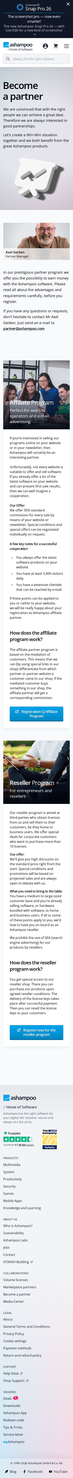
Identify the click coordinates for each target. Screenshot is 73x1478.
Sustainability (13, 1233)
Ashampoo (14, 1442)
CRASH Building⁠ (16, 1262)
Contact (9, 1254)
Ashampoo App (15, 1413)
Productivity (12, 1179)
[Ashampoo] (20, 1098)
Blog (13, 1471)
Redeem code (13, 1420)
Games (8, 1193)
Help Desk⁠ (11, 1373)
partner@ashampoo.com (24, 328)
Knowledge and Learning (22, 1208)
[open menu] (66, 46)
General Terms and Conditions (26, 1326)
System (8, 1172)
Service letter (13, 1434)
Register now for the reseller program (39, 1032)
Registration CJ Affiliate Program (39, 714)
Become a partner (17, 1294)
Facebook (35, 1471)
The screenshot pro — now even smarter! (34, 19)
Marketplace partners (19, 1287)
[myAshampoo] (45, 46)
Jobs (6, 1247)
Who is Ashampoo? (17, 1226)
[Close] (68, 4)
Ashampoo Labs (15, 1240)
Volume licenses (15, 1280)
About (8, 1319)
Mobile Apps (12, 1201)
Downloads (11, 1405)
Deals (10, 1398)
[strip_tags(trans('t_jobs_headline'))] (50, 1139)
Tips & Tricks (13, 1427)
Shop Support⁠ (14, 1380)
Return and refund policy (22, 1355)
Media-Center (13, 1301)
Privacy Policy (13, 1334)
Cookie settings (15, 1341)
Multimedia (11, 1164)
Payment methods (17, 1348)
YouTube (60, 1471)
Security (9, 1186)
